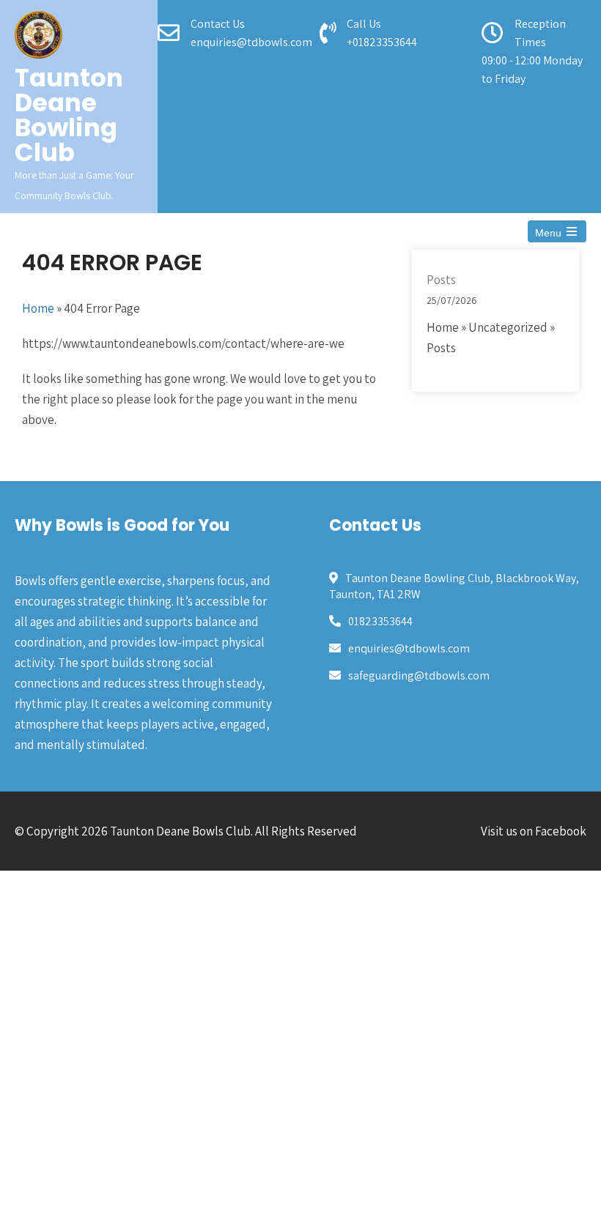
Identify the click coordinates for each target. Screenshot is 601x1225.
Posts (441, 280)
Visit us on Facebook (533, 831)
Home (38, 308)
